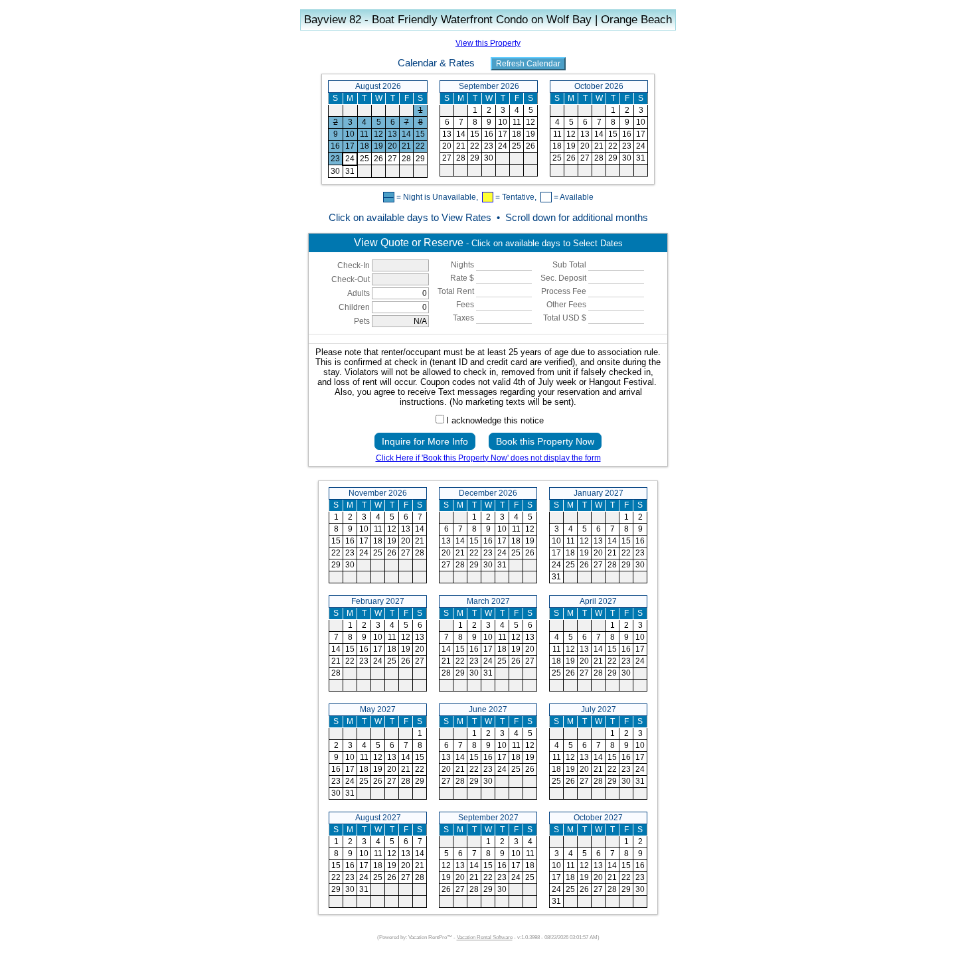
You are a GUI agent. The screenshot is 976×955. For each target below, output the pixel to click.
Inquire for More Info (425, 441)
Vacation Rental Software (485, 937)
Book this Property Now (545, 441)
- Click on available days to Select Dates (488, 242)
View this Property (488, 43)
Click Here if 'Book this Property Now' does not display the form (488, 458)
